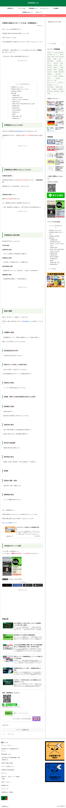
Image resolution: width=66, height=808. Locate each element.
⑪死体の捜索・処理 (17, 116)
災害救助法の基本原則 (16, 91)
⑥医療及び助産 (15, 105)
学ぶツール (4, 773)
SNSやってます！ (6, 782)
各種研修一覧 (4, 785)
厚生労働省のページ (27, 321)
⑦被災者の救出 (15, 107)
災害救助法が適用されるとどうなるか (20, 89)
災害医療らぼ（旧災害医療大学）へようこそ (10, 749)
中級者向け (12, 579)
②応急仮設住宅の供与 (17, 97)
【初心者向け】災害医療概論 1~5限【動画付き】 (10, 758)
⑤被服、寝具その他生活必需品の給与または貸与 (23, 103)
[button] (28, 585)
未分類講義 (6, 579)
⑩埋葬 (13, 114)
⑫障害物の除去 (15, 118)
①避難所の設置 (15, 95)
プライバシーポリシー (7, 745)
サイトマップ (4, 788)
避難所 (20, 579)
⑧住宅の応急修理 (16, 110)
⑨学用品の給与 (15, 112)
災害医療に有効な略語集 (7, 770)
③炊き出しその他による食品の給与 (20, 99)
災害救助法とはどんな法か (17, 87)
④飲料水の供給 (15, 101)
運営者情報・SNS (6, 754)
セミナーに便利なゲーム (7, 766)
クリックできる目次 (21, 84)
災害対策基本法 (19, 131)
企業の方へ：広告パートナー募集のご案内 (10, 777)
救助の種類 (13, 93)
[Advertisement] (22, 71)
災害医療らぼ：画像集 (7, 792)
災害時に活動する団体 (7, 763)
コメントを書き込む (22, 729)
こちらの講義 (8, 522)
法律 (16, 579)
